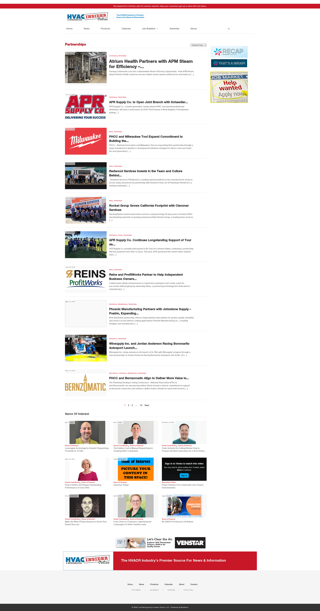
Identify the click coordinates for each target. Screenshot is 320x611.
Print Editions (136, 590)
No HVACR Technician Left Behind (177, 521)
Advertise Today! (121, 485)
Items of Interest (71, 445)
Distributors (113, 97)
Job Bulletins (148, 28)
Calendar (126, 28)
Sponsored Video (169, 482)
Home (69, 28)
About (193, 28)
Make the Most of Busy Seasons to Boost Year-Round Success (86, 523)
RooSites (184, 607)
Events (120, 235)
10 (141, 405)
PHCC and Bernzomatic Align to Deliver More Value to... (149, 378)
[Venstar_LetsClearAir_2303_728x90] (160, 542)
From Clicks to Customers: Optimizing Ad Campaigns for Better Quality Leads (132, 523)
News (87, 28)
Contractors (122, 373)
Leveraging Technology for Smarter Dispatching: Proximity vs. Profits (87, 449)
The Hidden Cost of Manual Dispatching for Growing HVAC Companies (133, 449)
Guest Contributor (121, 445)
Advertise (174, 28)
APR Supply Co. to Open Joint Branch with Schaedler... (148, 102)
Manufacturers (122, 304)
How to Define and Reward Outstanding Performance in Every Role (83, 486)
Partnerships (122, 56)
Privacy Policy (188, 590)
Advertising (171, 590)
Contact (194, 584)
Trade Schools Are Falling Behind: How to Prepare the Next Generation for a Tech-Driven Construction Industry (183, 449)
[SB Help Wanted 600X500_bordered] (229, 87)
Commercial (113, 56)
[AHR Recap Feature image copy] (229, 56)
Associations (113, 373)
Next (147, 405)
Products (105, 28)
